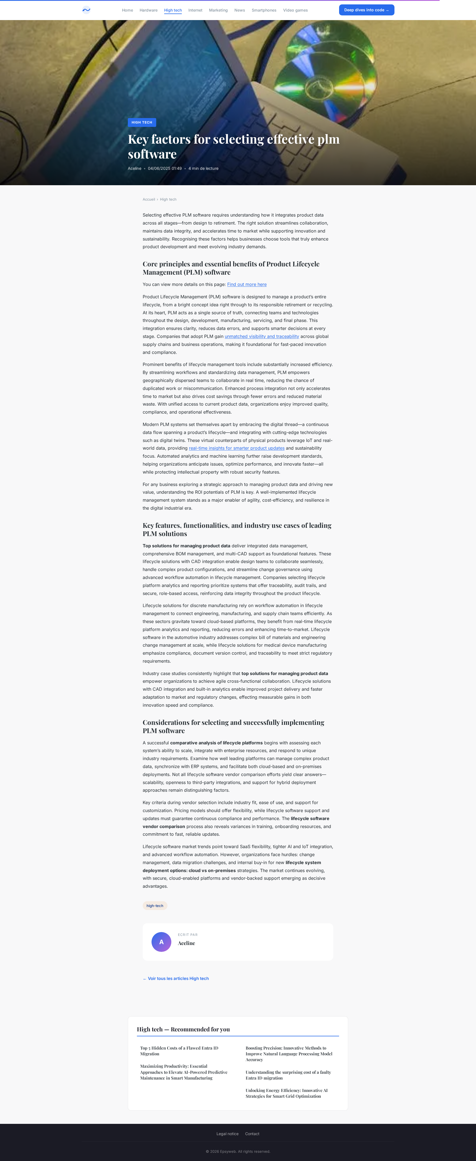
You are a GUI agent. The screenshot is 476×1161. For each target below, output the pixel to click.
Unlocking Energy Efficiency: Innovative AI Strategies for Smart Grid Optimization (287, 1093)
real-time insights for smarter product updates (237, 448)
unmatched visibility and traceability (262, 336)
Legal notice (228, 1133)
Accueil (149, 199)
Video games (295, 9)
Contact (252, 1133)
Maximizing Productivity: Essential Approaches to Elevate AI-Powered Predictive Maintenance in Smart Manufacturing (184, 1072)
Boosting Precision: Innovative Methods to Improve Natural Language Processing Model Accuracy (289, 1053)
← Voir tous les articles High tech (176, 978)
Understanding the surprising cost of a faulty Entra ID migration (288, 1075)
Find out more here (247, 284)
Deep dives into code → (366, 9)
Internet (195, 9)
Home (127, 9)
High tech (173, 9)
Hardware (149, 9)
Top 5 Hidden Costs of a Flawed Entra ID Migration (179, 1050)
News (239, 9)
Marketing (218, 9)
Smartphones (264, 9)
